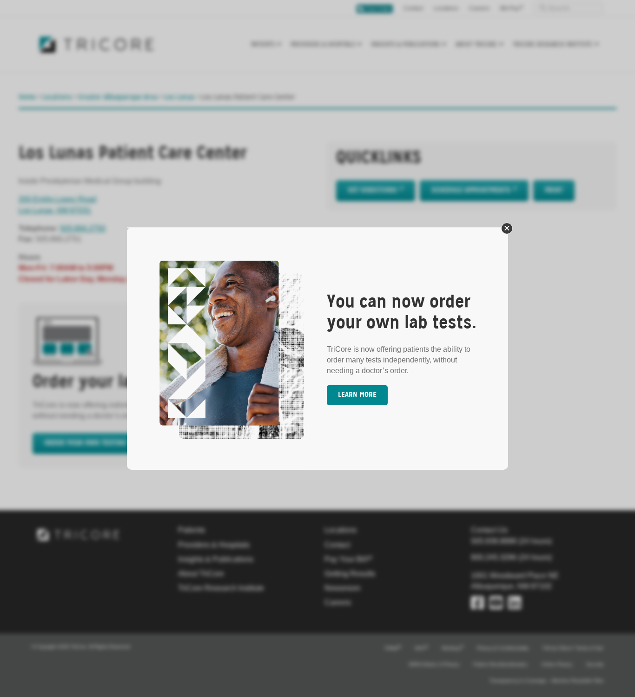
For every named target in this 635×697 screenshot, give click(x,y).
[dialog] (317, 348)
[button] (507, 228)
